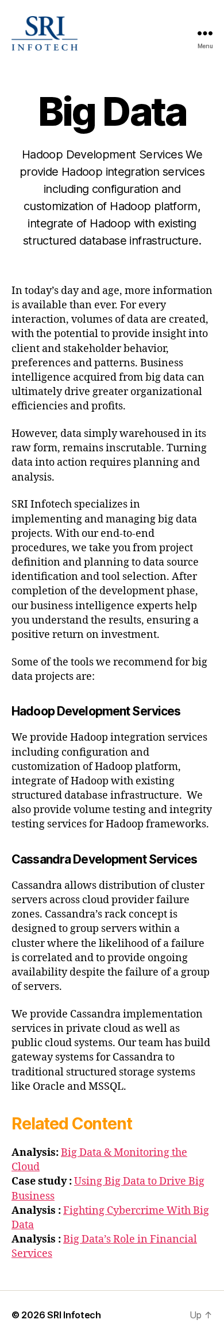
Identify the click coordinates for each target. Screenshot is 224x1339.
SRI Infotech (74, 1315)
